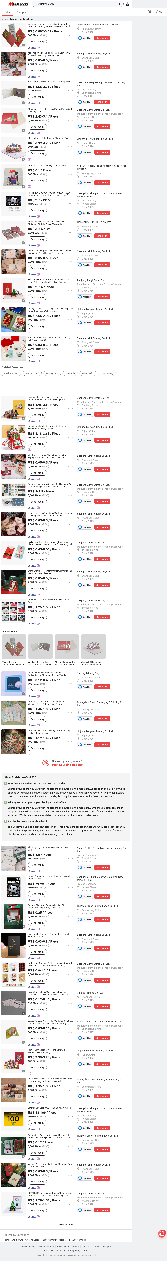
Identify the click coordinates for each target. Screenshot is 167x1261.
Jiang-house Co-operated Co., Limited (97, 24)
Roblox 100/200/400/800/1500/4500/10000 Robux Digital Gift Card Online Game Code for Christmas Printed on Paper (49, 194)
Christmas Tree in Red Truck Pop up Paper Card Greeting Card (50, 110)
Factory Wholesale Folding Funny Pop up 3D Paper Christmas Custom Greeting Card (48, 398)
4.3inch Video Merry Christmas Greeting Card (49, 82)
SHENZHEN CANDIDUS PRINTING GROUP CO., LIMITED (102, 167)
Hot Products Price (45, 1246)
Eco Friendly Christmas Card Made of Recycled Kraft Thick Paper (49, 935)
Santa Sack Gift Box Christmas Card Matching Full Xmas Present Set (49, 338)
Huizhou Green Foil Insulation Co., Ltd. (97, 906)
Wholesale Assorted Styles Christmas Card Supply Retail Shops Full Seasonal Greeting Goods (48, 456)
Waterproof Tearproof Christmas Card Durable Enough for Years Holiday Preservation (49, 251)
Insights (107, 1246)
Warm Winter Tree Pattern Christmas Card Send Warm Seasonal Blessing (50, 572)
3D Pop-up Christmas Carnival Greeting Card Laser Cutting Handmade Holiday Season (48, 280)
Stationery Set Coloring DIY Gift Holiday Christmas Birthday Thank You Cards (46, 223)
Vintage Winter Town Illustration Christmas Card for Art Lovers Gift (50, 1165)
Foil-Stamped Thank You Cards (101, 380)
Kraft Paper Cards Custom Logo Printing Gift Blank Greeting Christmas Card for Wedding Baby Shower (50, 543)
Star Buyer (86, 1246)
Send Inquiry (37, 41)
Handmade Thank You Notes (132, 373)
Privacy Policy (74, 1250)
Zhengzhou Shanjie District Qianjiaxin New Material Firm (100, 195)
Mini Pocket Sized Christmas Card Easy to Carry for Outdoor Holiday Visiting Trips (50, 54)
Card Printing (59, 373)
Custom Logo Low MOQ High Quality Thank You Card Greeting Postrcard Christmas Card (50, 485)
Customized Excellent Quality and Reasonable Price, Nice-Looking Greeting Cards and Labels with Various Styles (49, 1136)
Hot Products (27, 1246)
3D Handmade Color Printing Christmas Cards (49, 138)
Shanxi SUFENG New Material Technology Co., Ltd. (102, 849)
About (44, 1250)
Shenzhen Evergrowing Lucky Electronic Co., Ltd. (101, 84)
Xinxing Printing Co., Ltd (90, 673)
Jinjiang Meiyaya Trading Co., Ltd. (95, 138)
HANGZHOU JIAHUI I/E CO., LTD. (94, 222)
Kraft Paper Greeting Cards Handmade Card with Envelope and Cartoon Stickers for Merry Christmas (50, 964)
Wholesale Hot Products (68, 1246)
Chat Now (86, 38)
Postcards (22, 373)
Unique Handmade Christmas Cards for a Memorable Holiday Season (47, 427)
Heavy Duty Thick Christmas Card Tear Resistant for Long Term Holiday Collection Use (50, 514)
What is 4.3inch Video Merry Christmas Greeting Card (40, 663)
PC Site (97, 1246)
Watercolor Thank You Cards (132, 380)
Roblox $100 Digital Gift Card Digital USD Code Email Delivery (49, 877)
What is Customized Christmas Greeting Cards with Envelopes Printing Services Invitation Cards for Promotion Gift (14, 663)
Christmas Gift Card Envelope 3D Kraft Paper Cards (48, 601)
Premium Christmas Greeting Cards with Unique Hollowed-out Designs (50, 731)
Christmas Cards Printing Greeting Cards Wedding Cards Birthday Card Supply (47, 702)
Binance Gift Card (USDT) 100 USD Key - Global (49, 1108)
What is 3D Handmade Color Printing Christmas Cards (92, 663)
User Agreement (57, 1250)
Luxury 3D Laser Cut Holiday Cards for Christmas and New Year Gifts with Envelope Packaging (50, 1022)
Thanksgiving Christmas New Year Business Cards (48, 848)
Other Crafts (39, 373)
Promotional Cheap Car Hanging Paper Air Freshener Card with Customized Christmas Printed (48, 993)
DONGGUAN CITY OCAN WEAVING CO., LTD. (101, 1021)
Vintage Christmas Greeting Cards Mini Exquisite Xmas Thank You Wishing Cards (50, 309)
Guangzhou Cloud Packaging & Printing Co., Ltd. (100, 703)
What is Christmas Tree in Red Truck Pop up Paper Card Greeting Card (66, 663)
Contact (86, 1250)
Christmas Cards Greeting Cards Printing (47, 165)
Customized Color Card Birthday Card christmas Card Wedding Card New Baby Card (50, 1080)
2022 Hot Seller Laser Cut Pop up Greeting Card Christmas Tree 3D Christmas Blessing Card (50, 1194)
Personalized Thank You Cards (101, 373)
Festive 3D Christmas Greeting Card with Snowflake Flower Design (46, 1051)
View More (65, 1224)
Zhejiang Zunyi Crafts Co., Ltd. (93, 109)
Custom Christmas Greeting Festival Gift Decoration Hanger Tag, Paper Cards (46, 906)
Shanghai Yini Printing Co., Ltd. (93, 53)
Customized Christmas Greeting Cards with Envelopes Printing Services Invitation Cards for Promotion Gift (50, 25)
